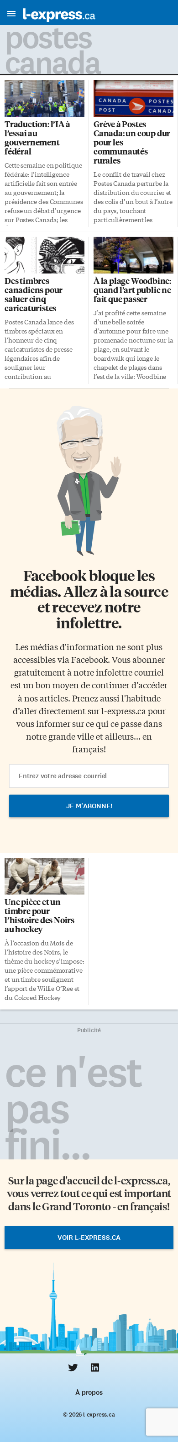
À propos (88, 1392)
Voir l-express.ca (89, 1237)
